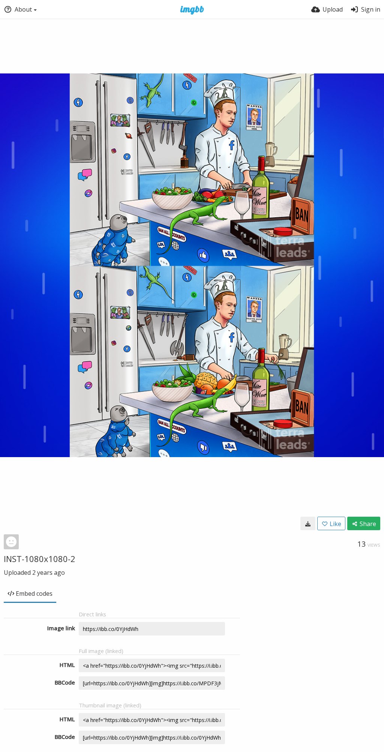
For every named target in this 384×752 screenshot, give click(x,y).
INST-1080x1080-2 (39, 558)
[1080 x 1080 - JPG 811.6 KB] (307, 523)
